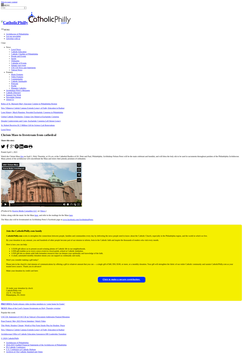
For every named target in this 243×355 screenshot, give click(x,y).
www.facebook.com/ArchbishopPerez (78, 220)
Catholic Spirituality (19, 81)
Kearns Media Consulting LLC (24, 211)
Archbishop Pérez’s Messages (18, 90)
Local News (16, 49)
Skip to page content (9, 2)
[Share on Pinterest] (17, 148)
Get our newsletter (13, 36)
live (22, 156)
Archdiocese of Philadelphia (17, 34)
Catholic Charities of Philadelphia (24, 54)
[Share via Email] (26, 148)
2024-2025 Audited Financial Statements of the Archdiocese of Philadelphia (36, 345)
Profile (13, 86)
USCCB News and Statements (23, 68)
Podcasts (14, 84)
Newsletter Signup (13, 97)
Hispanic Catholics (18, 88)
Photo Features (17, 74)
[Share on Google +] (12, 148)
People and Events (18, 56)
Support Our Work (13, 95)
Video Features (17, 77)
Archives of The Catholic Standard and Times (24, 352)
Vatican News (16, 70)
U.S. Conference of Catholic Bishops (21, 349)
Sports (13, 59)
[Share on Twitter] (3, 148)
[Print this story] (30, 148)
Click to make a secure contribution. (121, 279)
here (36, 215)
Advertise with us (13, 39)
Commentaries (17, 79)
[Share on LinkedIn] (21, 148)
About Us (10, 99)
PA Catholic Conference (15, 347)
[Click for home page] (36, 22)
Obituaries (15, 61)
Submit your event (18, 65)
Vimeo (42, 211)
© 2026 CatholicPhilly (10, 338)
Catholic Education (18, 52)
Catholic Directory (13, 93)
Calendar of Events (18, 63)
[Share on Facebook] (8, 148)
